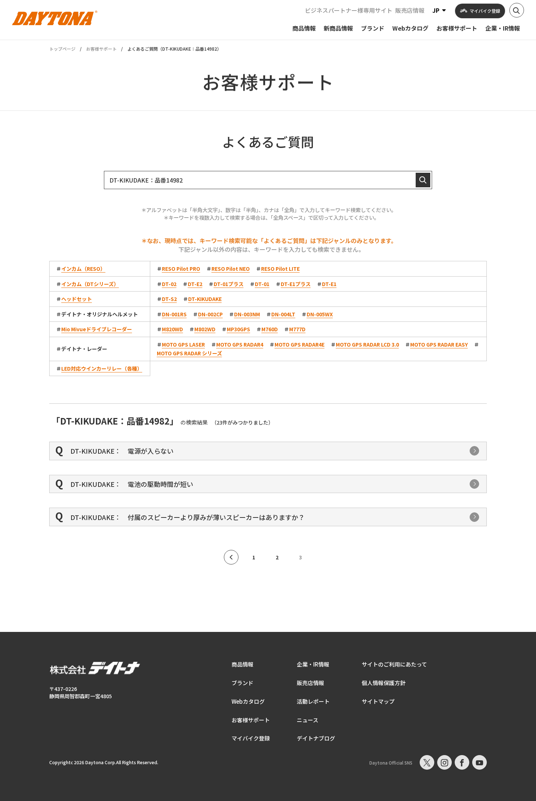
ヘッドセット (76, 298)
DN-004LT (283, 314)
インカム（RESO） (83, 268)
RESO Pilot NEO (230, 268)
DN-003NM (247, 314)
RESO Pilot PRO (181, 268)
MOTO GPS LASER (183, 344)
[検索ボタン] (516, 10)
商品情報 (242, 664)
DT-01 (262, 284)
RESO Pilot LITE (280, 268)
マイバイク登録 (251, 738)
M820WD (172, 329)
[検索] (423, 180)
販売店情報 (409, 10)
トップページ (62, 49)
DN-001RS (174, 314)
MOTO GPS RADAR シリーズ (189, 353)
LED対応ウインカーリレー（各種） (101, 368)
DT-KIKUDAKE (205, 298)
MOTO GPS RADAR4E (300, 344)
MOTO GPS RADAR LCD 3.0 (367, 344)
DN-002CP (210, 314)
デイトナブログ (316, 738)
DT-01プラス (229, 284)
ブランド (242, 683)
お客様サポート (101, 49)
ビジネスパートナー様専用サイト (348, 10)
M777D (297, 329)
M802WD (204, 329)
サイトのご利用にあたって (394, 664)
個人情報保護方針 (383, 683)
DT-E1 (329, 284)
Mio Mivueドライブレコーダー (96, 329)
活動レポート (313, 701)
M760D (269, 329)
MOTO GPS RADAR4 (239, 344)
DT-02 (169, 284)
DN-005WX (320, 314)
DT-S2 (169, 298)
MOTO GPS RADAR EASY (439, 344)
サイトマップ (378, 701)
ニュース (307, 720)
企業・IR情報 (313, 664)
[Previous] (231, 557)
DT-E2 (195, 284)
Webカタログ (248, 701)
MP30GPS (238, 329)
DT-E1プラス (296, 284)
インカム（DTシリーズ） (90, 284)
